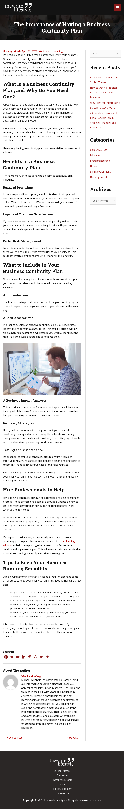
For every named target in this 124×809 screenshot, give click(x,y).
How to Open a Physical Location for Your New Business (103, 92)
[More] (47, 656)
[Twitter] (12, 656)
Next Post (73, 737)
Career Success (98, 150)
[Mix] (41, 656)
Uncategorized (11, 51)
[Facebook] (6, 656)
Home (93, 166)
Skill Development (100, 171)
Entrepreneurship (100, 160)
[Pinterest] (29, 656)
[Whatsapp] (35, 656)
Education (95, 155)
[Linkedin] (23, 656)
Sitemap (96, 800)
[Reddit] (17, 656)
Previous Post (12, 737)
